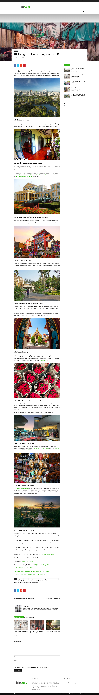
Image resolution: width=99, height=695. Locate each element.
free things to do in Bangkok (19, 580)
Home (15, 12)
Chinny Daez (17, 60)
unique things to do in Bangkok (47, 554)
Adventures (27, 12)
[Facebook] (76, 1)
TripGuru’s (38, 565)
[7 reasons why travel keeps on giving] (67, 83)
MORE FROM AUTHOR (29, 617)
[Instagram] (78, 1)
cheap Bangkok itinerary (41, 579)
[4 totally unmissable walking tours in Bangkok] (21, 625)
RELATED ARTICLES (18, 617)
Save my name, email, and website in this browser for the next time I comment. (32, 667)
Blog (20, 12)
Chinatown (49, 579)
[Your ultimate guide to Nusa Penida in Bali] (53, 625)
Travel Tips (35, 12)
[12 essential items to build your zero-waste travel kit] (67, 89)
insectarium (28, 580)
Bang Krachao (20, 579)
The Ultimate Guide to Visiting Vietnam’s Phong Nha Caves (24, 599)
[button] (83, 12)
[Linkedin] (80, 1)
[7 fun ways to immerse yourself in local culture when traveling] (67, 96)
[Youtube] (84, 1)
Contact (47, 12)
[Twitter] (82, 1)
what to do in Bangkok (36, 582)
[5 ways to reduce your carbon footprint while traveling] (67, 70)
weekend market (27, 582)
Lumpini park (34, 580)
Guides (41, 12)
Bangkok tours (47, 565)
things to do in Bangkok (18, 582)
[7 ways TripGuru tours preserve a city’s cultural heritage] (37, 625)
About (53, 12)
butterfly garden (32, 579)
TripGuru (48, 682)
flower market (55, 579)
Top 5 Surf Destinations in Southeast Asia (51, 598)
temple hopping (50, 580)
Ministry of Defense (42, 580)
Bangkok (26, 579)
